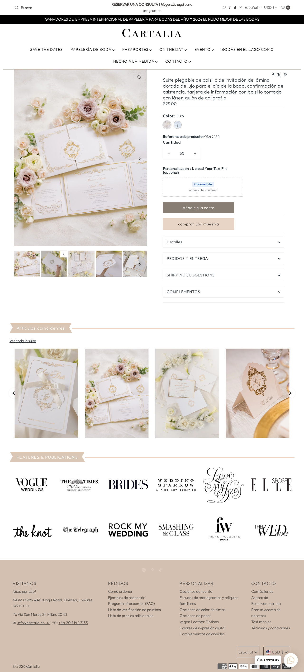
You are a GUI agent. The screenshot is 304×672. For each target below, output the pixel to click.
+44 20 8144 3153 (73, 622)
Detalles (174, 241)
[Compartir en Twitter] (279, 75)
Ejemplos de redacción (126, 597)
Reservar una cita (266, 603)
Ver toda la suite (23, 340)
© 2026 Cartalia (26, 666)
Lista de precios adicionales (130, 615)
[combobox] (58, 7)
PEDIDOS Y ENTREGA (187, 258)
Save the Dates (46, 49)
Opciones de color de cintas (202, 609)
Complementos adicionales (202, 633)
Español (251, 7)
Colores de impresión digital (202, 627)
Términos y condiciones (270, 627)
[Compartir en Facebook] (273, 75)
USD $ (269, 7)
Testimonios (261, 621)
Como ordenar (120, 591)
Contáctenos (262, 591)
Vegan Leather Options (199, 621)
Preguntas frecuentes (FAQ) (131, 603)
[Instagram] (224, 7)
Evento (203, 49)
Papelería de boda (91, 49)
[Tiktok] (235, 7)
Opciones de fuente (196, 591)
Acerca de (259, 597)
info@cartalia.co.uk (33, 622)
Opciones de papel (195, 615)
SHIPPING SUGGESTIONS (191, 275)
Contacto (177, 61)
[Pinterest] (230, 7)
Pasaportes (135, 49)
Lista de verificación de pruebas (134, 609)
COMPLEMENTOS (183, 291)
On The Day (172, 49)
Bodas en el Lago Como (248, 49)
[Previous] (21, 159)
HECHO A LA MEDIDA (134, 61)
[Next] (139, 159)
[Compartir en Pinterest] (285, 75)
